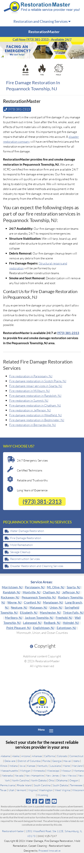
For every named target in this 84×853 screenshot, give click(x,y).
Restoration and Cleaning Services (40, 21)
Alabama (5, 756)
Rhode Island (24, 785)
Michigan (25, 770)
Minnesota (38, 770)
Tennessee (76, 785)
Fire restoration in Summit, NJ (28, 400)
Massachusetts (9, 770)
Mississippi (53, 770)
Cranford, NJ (32, 602)
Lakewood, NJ (32, 622)
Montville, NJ (32, 592)
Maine (66, 765)
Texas (3, 790)
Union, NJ (56, 607)
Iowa (22, 765)
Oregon (73, 780)
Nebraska (7, 775)
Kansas (31, 765)
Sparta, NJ (74, 587)
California (49, 756)
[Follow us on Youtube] (54, 801)
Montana (78, 770)
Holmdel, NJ (71, 622)
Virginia (32, 790)
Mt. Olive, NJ (55, 587)
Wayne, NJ (14, 602)
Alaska (15, 756)
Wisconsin (78, 790)
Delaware (9, 760)
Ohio (51, 780)
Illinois (3, 765)
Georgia (56, 760)
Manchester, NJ (50, 612)
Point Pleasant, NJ (18, 628)
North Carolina (20, 780)
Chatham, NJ (51, 592)
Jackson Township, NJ (39, 617)
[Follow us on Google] (28, 801)
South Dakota (60, 785)
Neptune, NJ (19, 607)
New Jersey (53, 775)
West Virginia (62, 790)
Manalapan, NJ (53, 602)
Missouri (66, 770)
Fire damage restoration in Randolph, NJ (35, 396)
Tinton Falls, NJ (73, 612)
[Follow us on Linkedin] (48, 801)
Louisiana (55, 765)
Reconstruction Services (25, 559)
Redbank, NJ (52, 622)
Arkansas (37, 756)
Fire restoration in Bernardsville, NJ (32, 425)
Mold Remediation (21, 545)
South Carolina (42, 785)
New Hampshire (34, 775)
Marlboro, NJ (13, 617)
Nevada (19, 775)
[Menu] (51, 731)
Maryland (77, 765)
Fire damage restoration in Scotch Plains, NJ (37, 381)
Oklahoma (61, 780)
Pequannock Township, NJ (39, 597)
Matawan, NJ (38, 607)
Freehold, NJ (64, 617)
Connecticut (76, 756)
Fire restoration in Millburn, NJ (29, 391)
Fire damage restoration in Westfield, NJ (35, 415)
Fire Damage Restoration (25, 538)
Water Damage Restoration (27, 531)
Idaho (76, 760)
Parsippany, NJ (35, 587)
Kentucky (42, 765)
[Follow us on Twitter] (41, 801)
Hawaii (67, 760)
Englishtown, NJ (43, 628)
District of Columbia (29, 760)
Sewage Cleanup (20, 552)
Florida (46, 760)
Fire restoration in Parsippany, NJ (30, 376)
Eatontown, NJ (66, 628)
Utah (11, 790)
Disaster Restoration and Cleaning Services (36, 566)
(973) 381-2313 (68, 333)
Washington (46, 790)
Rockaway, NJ (10, 597)
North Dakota (38, 780)
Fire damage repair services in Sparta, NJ (35, 386)
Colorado (62, 756)
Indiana (13, 765)
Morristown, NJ (12, 587)
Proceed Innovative (50, 850)
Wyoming (42, 795)
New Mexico (69, 775)
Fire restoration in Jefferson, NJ (30, 410)
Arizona (25, 756)
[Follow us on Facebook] (34, 801)
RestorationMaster (13, 831)
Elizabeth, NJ (29, 612)
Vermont (21, 790)
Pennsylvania (7, 785)
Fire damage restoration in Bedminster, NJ (36, 420)
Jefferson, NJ (71, 592)
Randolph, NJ (11, 592)
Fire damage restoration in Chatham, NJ (35, 405)
